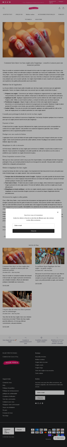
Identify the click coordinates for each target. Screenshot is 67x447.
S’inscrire (33, 231)
